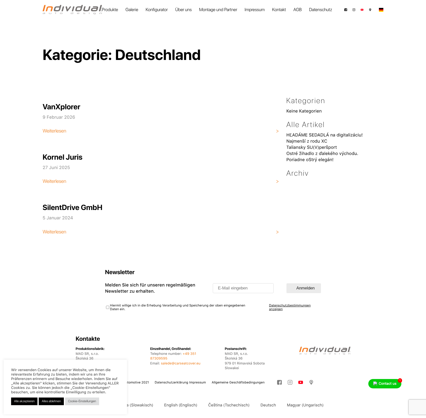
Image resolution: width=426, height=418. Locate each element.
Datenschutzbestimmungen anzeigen (290, 307)
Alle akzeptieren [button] (24, 401)
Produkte (110, 9)
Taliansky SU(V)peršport (311, 147)
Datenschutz (320, 9)
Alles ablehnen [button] (51, 401)
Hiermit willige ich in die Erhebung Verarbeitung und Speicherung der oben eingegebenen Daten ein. (177, 307)
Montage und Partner (218, 9)
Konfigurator (157, 9)
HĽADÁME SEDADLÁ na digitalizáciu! (324, 135)
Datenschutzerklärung (171, 382)
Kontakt (279, 9)
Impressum (255, 9)
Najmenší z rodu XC (306, 141)
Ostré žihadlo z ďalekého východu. (322, 153)
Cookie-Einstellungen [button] (82, 401)
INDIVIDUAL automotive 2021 (127, 382)
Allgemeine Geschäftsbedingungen (238, 382)
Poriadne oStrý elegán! (310, 159)
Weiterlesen (54, 131)
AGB (297, 9)
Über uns (183, 9)
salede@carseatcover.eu (180, 363)
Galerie (131, 9)
